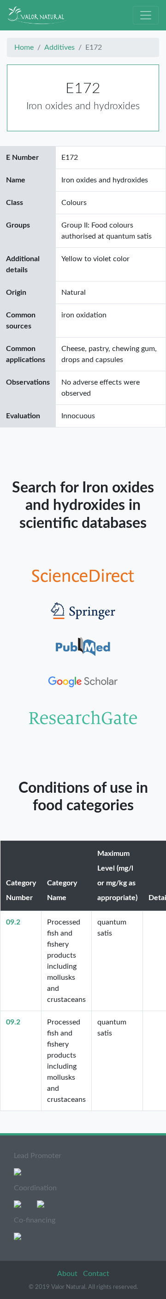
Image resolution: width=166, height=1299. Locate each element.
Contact (96, 1273)
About (68, 1273)
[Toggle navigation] (146, 15)
